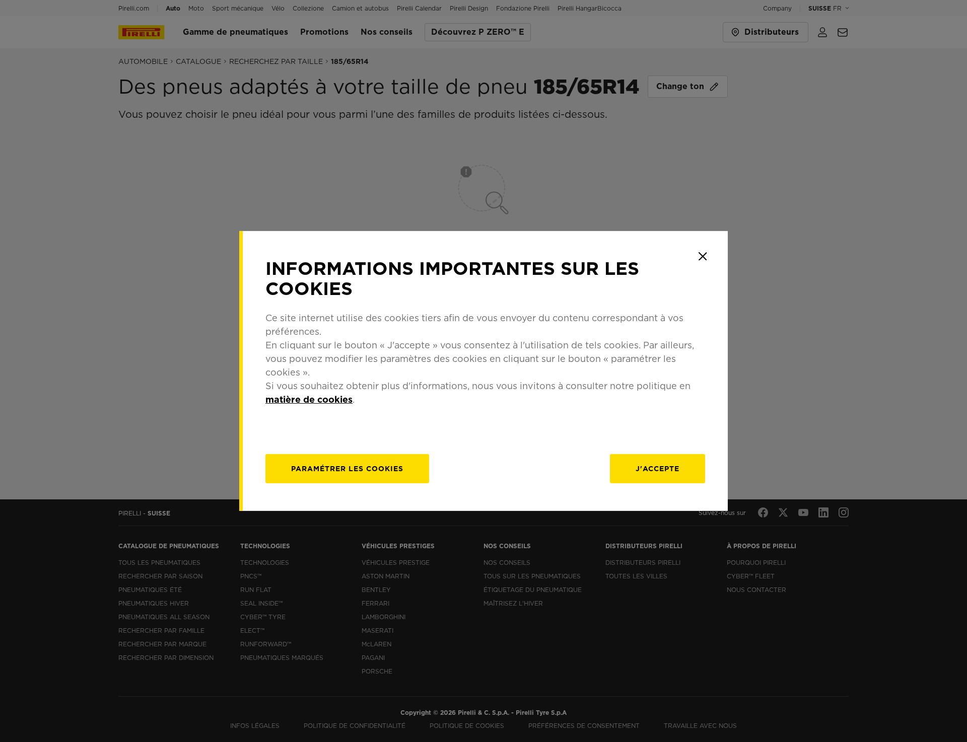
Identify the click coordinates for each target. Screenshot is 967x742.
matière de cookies (309, 399)
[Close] (703, 256)
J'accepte (657, 469)
